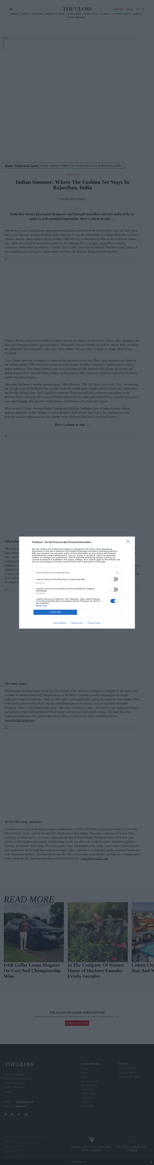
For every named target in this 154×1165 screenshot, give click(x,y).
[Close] (129, 542)
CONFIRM (55, 612)
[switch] (114, 579)
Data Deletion (60, 623)
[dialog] (77, 583)
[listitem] (77, 572)
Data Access (77, 623)
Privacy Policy (94, 623)
